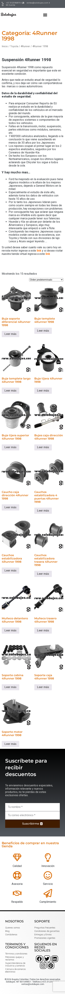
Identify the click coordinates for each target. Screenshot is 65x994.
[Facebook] (39, 958)
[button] (45, 15)
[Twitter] (47, 958)
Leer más (10, 334)
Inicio (5, 46)
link (39, 250)
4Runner (25, 46)
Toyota (14, 46)
